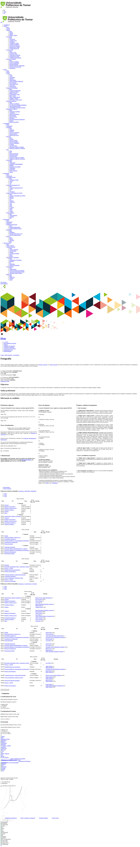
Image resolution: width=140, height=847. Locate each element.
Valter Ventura (38, 601)
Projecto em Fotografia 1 (10, 571)
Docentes (8, 136)
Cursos (8, 73)
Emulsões (7, 565)
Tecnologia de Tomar (14, 56)
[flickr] (13, 820)
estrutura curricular (43, 364)
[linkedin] (10, 820)
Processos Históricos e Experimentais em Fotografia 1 (17, 540)
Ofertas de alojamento (14, 265)
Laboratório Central (10, 177)
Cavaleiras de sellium (14, 253)
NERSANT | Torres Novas (15, 99)
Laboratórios (12, 68)
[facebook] (2, 820)
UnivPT (5, 26)
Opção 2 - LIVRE (9, 579)
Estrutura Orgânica (43, 818)
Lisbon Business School (14, 106)
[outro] (1, 735)
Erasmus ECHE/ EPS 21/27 (15, 233)
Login (5, 11)
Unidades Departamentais (15, 57)
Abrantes (11, 278)
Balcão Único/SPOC (14, 122)
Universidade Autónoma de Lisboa (17, 107)
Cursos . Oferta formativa (6, 355)
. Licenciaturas (16, 355)
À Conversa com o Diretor (10, 348)
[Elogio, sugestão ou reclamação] (5, 757)
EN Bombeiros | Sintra (14, 94)
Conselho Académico (14, 44)
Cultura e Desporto (10, 247)
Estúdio (6, 536)
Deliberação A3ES (5, 381)
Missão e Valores (13, 35)
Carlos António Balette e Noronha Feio (44, 616)
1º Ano (5, 493)
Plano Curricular (7, 488)
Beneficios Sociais (13, 155)
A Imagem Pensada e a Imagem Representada (15, 574)
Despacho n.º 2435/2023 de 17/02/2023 (28, 583)
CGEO (11, 189)
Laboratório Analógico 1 (10, 522)
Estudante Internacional (11, 224)
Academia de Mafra (13, 91)
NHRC (11, 208)
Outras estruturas (10, 212)
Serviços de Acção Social (15, 67)
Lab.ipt (11, 181)
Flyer (3, 338)
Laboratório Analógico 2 (10, 539)
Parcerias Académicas (11, 101)
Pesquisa (4, 282)
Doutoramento (12, 80)
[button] (1, 845)
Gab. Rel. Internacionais (14, 235)
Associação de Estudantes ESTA (16, 272)
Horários (6, 344)
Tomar (10, 279)
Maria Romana (49, 639)
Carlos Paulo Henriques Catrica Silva (54, 635)
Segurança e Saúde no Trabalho (16, 147)
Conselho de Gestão (14, 43)
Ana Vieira (37, 602)
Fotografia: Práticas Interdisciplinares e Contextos (16, 548)
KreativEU (8, 223)
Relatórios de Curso (8, 350)
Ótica (6, 513)
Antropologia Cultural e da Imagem (13, 516)
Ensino (5, 69)
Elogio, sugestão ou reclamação (27, 818)
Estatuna (11, 252)
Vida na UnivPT (7, 243)
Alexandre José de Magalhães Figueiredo (55, 637)
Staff (7, 149)
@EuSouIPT (9, 160)
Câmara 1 (7, 505)
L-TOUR (11, 207)
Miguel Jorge (38, 605)
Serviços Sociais (13, 116)
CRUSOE (11, 240)
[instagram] (4, 820)
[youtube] (7, 820)
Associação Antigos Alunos (15, 273)
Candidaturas (7, 24)
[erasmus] (3, 768)
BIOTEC (11, 197)
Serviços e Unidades (11, 59)
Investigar (11, 144)
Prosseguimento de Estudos (10, 343)
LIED (10, 205)
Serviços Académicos (14, 63)
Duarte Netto (49, 632)
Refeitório (11, 261)
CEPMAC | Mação (13, 98)
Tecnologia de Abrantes (14, 55)
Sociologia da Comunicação (11, 542)
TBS (10, 218)
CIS (10, 199)
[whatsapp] (15, 820)
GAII (10, 182)
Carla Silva (38, 621)
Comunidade (6, 123)
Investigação (6, 173)
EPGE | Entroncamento (14, 97)
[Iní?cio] (16, 8)
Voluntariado (12, 168)
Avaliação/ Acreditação (9, 347)
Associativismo (9, 266)
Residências (12, 264)
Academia (11, 216)
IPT (2, 22)
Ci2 (10, 190)
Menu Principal (4, 283)
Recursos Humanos (13, 64)
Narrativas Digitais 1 (9, 510)
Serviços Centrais (13, 140)
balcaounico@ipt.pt (26, 459)
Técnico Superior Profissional (16, 81)
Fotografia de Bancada (10, 547)
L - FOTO (6, 342)
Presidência (12, 42)
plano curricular (53, 364)
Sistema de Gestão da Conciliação (17, 148)
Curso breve (12, 85)
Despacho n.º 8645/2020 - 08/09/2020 (27, 491)
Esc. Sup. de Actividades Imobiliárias (17, 105)
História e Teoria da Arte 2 (11, 521)
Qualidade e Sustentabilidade (16, 164)
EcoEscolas (12, 169)
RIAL (10, 241)
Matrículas (11, 118)
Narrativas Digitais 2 (9, 524)
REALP (8, 236)
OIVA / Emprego (13, 170)
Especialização (12, 86)
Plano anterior (7, 487)
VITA (10, 210)
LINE (10, 206)
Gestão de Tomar (13, 53)
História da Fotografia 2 (10, 519)
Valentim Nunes (39, 607)
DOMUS (11, 201)
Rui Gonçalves (38, 599)
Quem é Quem (55, 818)
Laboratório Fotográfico (10, 576)
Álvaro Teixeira (39, 619)
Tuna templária (12, 251)
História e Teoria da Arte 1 (11, 508)
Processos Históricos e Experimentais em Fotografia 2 (17, 550)
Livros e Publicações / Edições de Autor (14, 578)
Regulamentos (12, 115)
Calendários (12, 113)
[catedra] (3, 769)
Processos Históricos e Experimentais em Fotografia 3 (17, 669)
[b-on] (2, 770)
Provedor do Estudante (14, 46)
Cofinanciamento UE (14, 48)
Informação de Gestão (14, 47)
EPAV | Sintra (12, 95)
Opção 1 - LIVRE (9, 568)
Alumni (11, 172)
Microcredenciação (13, 84)
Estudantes (8, 127)
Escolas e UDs (9, 49)
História (8, 30)
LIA (10, 183)
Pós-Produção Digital (9, 553)
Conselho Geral (13, 40)
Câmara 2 (7, 518)
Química (7, 511)
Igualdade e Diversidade (14, 166)
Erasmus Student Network (15, 228)
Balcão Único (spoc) (14, 135)
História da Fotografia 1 (10, 506)
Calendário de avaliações (9, 346)
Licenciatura (12, 77)
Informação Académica (11, 109)
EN (4, 13)
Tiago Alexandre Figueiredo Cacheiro (44, 604)
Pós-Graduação (12, 82)
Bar (10, 262)
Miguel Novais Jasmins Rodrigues (43, 597)
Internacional (6, 219)
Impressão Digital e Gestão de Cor (12, 537)
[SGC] (2, 765)
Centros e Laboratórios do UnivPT (14, 193)
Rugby (10, 254)
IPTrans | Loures (13, 93)
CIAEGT (11, 198)
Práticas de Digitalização (10, 552)
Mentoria (11, 165)
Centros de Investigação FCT (13, 185)
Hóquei (11, 256)
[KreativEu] (3, 766)
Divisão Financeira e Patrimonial (16, 65)
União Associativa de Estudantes (16, 270)
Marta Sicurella (38, 617)
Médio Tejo (9, 274)
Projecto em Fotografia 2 (10, 581)
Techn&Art (12, 191)
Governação (9, 36)
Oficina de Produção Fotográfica (12, 680)
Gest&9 (11, 211)
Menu (7, 27)
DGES (47, 483)
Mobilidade (9, 229)
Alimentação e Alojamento (12, 257)
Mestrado (11, 78)
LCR (10, 203)
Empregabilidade (7, 351)
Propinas (11, 120)
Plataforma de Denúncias (11, 818)
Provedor (11, 131)
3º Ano (5, 496)
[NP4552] (3, 764)
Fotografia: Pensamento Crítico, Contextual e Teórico (17, 566)
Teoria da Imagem (9, 544)
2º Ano (5, 495)
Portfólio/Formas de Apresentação (12, 570)
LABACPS (12, 202)
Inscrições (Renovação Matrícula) (17, 119)
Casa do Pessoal (13, 145)
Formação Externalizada (12, 88)
